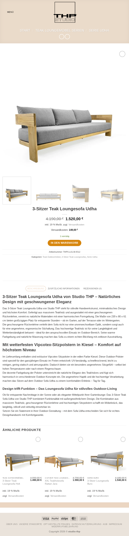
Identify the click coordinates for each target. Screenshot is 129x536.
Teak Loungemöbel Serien (59, 30)
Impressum (115, 524)
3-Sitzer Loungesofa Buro (98, 482)
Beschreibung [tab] (35, 288)
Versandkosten (76, 224)
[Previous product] (67, 36)
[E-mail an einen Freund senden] (67, 264)
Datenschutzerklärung (86, 524)
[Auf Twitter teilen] (61, 264)
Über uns (12, 524)
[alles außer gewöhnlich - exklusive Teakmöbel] (64, 12)
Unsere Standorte (30, 524)
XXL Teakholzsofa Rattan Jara (54, 482)
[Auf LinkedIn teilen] (78, 264)
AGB (105, 524)
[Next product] (61, 36)
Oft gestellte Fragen (57, 524)
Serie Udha (99, 30)
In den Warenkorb (64, 243)
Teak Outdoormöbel (52, 257)
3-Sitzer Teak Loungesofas (74, 257)
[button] (8, 12)
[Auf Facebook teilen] (56, 264)
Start (25, 30)
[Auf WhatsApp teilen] (50, 264)
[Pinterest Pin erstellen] (73, 264)
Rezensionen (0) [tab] (92, 288)
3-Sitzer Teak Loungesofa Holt (11, 482)
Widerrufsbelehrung (65, 527)
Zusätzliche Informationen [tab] (64, 288)
